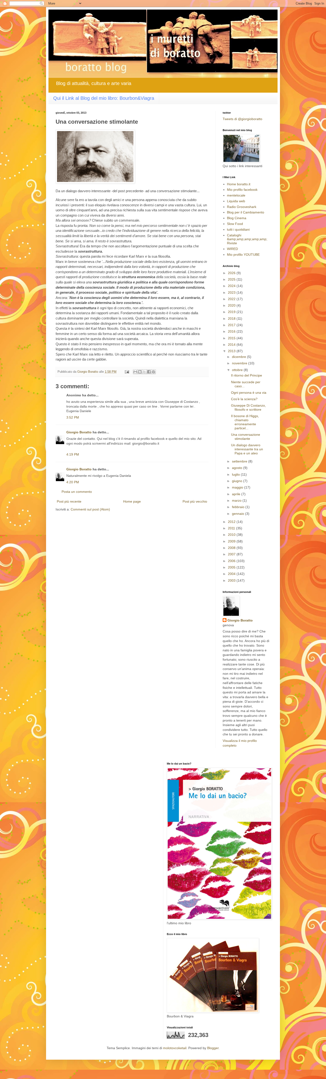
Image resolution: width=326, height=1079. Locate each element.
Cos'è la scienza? (244, 399)
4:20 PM (72, 482)
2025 (232, 279)
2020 (232, 305)
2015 (232, 338)
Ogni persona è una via (248, 392)
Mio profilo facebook (242, 189)
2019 (232, 312)
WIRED (232, 249)
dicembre (239, 357)
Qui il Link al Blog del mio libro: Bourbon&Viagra (103, 98)
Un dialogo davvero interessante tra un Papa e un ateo (247, 449)
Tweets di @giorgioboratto (242, 119)
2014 (232, 344)
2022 (232, 299)
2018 (232, 318)
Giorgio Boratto (79, 432)
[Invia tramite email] (135, 371)
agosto (237, 468)
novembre (240, 363)
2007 (232, 554)
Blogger (213, 1048)
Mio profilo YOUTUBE (243, 254)
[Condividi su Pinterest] (153, 371)
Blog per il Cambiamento (245, 212)
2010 (232, 535)
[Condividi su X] (144, 371)
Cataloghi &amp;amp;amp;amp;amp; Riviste (247, 239)
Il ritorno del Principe (246, 375)
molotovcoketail (174, 1048)
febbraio (238, 507)
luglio (236, 474)
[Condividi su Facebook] (149, 371)
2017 (232, 325)
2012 (232, 522)
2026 (232, 273)
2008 (232, 548)
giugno (237, 481)
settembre (240, 461)
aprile (236, 494)
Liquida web (236, 201)
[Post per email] (126, 371)
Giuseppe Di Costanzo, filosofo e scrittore (248, 407)
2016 (232, 331)
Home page (132, 501)
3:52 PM (72, 417)
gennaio (238, 514)
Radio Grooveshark (241, 207)
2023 (232, 292)
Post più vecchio (195, 501)
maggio (238, 487)
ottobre (238, 370)
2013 (232, 351)
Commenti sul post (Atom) (90, 509)
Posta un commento (77, 492)
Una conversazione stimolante (245, 437)
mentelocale (236, 195)
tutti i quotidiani (238, 229)
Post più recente (69, 501)
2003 (232, 580)
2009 (232, 541)
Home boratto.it (238, 184)
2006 (232, 561)
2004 (232, 574)
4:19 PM (72, 454)
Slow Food (235, 224)
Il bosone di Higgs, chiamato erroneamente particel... (245, 422)
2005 (232, 567)
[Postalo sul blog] (139, 371)
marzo (237, 500)
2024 (232, 286)
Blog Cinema (236, 218)
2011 (232, 528)
